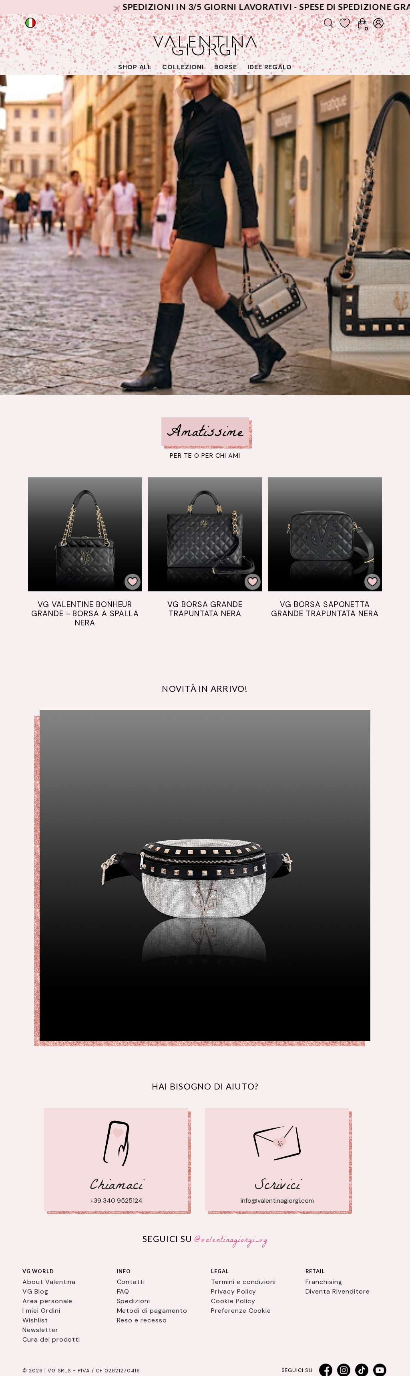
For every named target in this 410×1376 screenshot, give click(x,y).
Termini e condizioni (243, 1282)
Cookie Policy (233, 1301)
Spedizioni (134, 1301)
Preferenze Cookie (241, 1310)
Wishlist (35, 1320)
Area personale (47, 1301)
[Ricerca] (329, 23)
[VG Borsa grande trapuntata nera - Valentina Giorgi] (205, 534)
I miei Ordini (41, 1310)
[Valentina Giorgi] (205, 875)
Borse (225, 67)
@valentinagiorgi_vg (230, 1241)
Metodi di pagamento (152, 1310)
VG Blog (35, 1291)
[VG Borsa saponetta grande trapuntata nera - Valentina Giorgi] (325, 534)
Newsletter (40, 1330)
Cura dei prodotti (51, 1339)
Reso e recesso (142, 1320)
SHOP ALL (135, 67)
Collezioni (183, 67)
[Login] (378, 23)
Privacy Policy (233, 1291)
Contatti (131, 1282)
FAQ (123, 1291)
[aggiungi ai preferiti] (133, 582)
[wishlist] (345, 23)
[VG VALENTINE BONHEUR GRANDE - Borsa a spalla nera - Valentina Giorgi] (85, 534)
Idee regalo (269, 67)
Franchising (324, 1282)
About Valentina (49, 1282)
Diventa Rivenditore (337, 1291)
